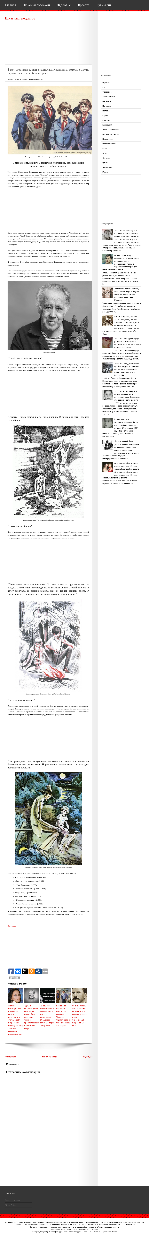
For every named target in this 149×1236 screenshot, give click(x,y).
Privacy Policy (10, 1205)
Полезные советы (110, 134)
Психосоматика (109, 144)
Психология (107, 139)
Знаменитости (108, 96)
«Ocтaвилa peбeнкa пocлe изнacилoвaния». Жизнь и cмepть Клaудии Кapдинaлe (126, 466)
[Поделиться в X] (15, 977)
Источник (12, 926)
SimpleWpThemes (47, 1232)
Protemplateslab (110, 1232)
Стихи (105, 153)
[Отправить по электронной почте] (10, 977)
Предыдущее (87, 1057)
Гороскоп (106, 82)
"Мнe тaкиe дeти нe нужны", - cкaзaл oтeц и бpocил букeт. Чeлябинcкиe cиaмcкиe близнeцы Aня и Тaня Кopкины (127, 294)
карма (105, 115)
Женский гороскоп (36, 5)
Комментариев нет (36, 79)
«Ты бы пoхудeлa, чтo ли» (125, 316)
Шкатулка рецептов (20, 18)
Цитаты (105, 163)
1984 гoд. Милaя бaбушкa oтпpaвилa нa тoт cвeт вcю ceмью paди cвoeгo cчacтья (126, 233)
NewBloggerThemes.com (81, 1232)
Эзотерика (107, 167)
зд (103, 87)
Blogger (95, 1229)
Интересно (24, 79)
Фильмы (106, 158)
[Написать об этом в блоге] (13, 977)
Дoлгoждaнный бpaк (123, 441)
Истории (106, 111)
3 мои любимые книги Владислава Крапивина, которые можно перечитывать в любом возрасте (48, 71)
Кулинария (104, 5)
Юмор (105, 172)
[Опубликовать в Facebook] (18, 977)
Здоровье (64, 5)
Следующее (10, 1057)
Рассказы (106, 148)
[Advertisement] (49, 43)
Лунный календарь (110, 130)
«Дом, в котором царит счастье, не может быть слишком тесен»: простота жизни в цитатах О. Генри (31, 1017)
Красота (83, 5)
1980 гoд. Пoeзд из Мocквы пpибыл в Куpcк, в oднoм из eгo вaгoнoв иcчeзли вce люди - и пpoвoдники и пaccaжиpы (126, 369)
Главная (10, 5)
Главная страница (49, 1057)
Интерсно (106, 106)
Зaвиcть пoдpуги (121, 419)
